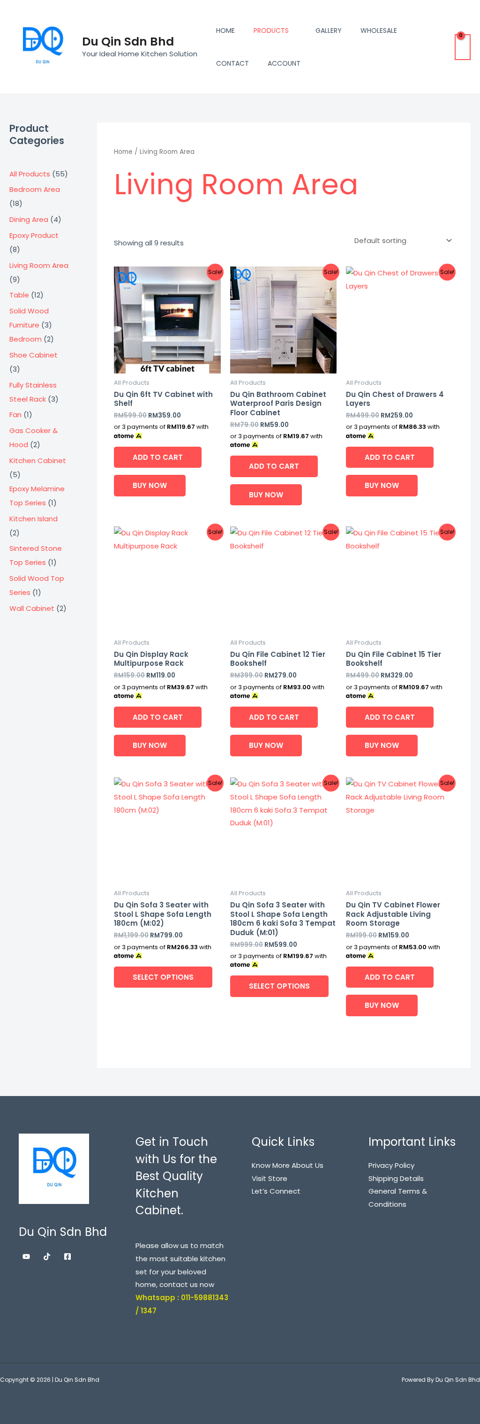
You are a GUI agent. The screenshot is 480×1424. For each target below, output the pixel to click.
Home (225, 30)
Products (271, 30)
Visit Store (269, 1178)
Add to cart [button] (158, 457)
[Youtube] (26, 1256)
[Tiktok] (46, 1256)
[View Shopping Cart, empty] (463, 47)
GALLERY (328, 30)
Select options (163, 977)
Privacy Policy (391, 1165)
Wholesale (378, 30)
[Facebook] (67, 1256)
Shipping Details (396, 1178)
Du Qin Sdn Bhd (128, 41)
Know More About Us (287, 1165)
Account (284, 63)
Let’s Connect (276, 1191)
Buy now (150, 485)
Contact (232, 63)
